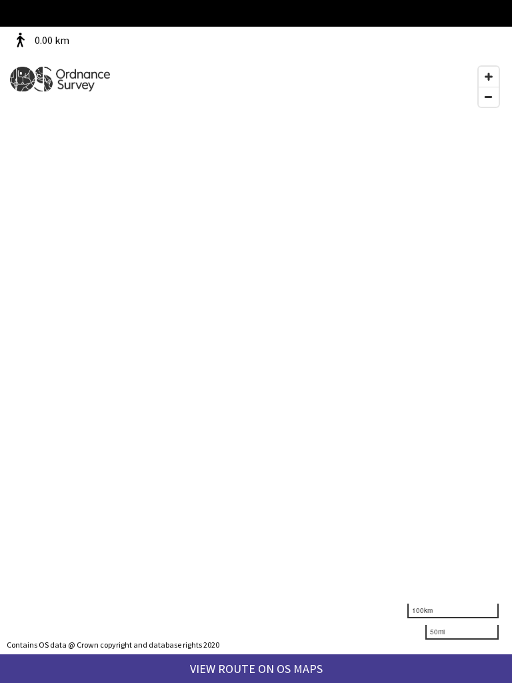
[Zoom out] (489, 97)
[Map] (256, 341)
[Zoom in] (489, 77)
